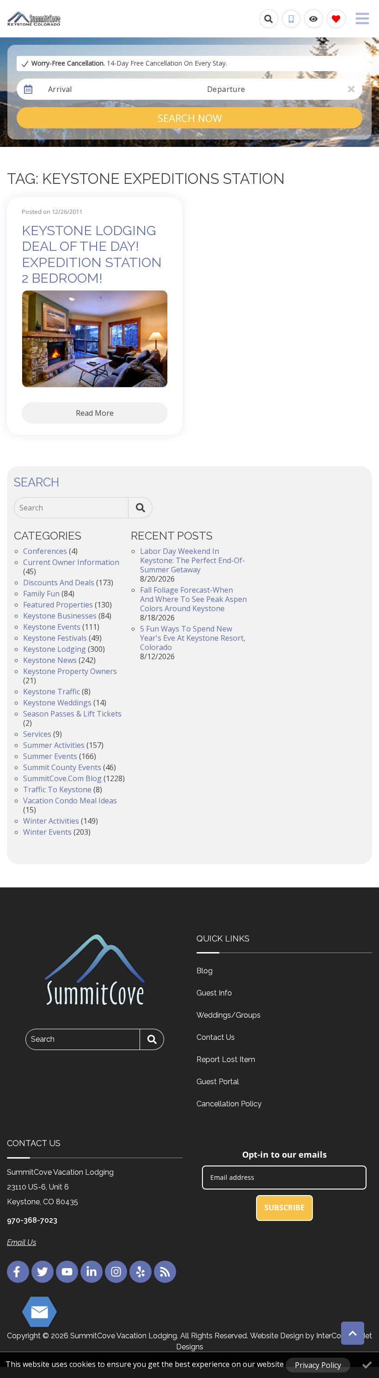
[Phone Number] (291, 19)
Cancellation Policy (229, 1103)
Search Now (190, 118)
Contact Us (215, 1037)
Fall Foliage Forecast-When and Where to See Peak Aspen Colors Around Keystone (193, 599)
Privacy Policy (318, 1365)
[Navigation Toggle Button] (362, 18)
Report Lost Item (225, 1059)
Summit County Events (62, 767)
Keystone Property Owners (70, 671)
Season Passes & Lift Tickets (72, 714)
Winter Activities (51, 821)
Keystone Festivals (55, 638)
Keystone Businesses (60, 616)
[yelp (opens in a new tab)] (140, 1272)
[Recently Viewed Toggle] (313, 18)
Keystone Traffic (51, 691)
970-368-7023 (32, 1220)
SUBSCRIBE (284, 1207)
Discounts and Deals (58, 582)
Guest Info (214, 993)
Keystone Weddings (57, 703)
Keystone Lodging (54, 649)
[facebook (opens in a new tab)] (18, 1272)
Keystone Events (51, 627)
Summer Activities (54, 745)
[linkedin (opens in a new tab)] (91, 1272)
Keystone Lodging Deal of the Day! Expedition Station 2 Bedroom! (92, 254)
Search (31, 508)
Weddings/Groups (228, 1015)
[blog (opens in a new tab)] (165, 1272)
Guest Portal (217, 1081)
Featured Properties (58, 605)
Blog (204, 970)
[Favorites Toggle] (336, 18)
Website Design (277, 1335)
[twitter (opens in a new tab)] (42, 1272)
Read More (95, 413)
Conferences (45, 551)
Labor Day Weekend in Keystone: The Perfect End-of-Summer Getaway (192, 560)
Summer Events (50, 756)
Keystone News (50, 660)
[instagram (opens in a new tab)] (116, 1272)
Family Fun (41, 594)
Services (37, 734)
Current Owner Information (71, 562)
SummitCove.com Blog (62, 778)
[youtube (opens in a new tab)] (67, 1272)
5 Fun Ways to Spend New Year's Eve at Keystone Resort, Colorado (192, 638)
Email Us (21, 1242)
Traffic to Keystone (57, 789)
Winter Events (47, 832)
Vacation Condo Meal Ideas (70, 800)
